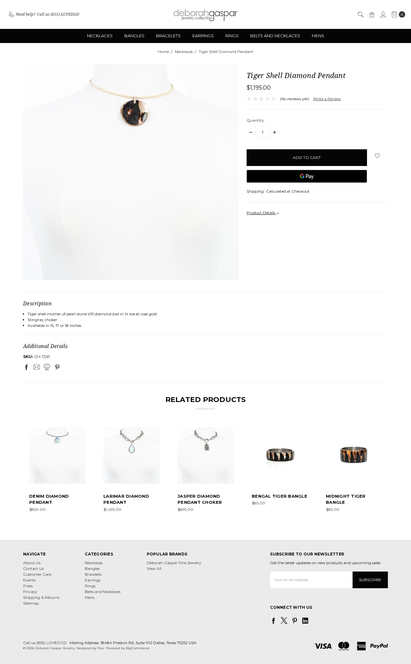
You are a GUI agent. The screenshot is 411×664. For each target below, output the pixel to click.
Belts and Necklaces (275, 35)
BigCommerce (137, 648)
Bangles (134, 35)
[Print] (47, 367)
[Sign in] (383, 14)
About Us (31, 562)
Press (28, 585)
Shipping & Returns (41, 597)
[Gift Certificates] (371, 14)
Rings (232, 35)
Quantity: (256, 120)
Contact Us (33, 568)
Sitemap (31, 603)
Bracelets (168, 35)
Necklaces (100, 35)
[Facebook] (26, 367)
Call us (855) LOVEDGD (45, 642)
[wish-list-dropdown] (377, 155)
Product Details (261, 212)
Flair (100, 648)
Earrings (203, 35)
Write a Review (327, 98)
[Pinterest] (57, 367)
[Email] (36, 367)
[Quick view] (80, 431)
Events (29, 580)
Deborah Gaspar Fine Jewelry (174, 562)
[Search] (360, 14)
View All (154, 568)
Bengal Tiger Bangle (279, 496)
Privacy (30, 591)
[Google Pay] (307, 176)
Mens (318, 35)
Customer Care (37, 574)
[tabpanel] (57, 470)
